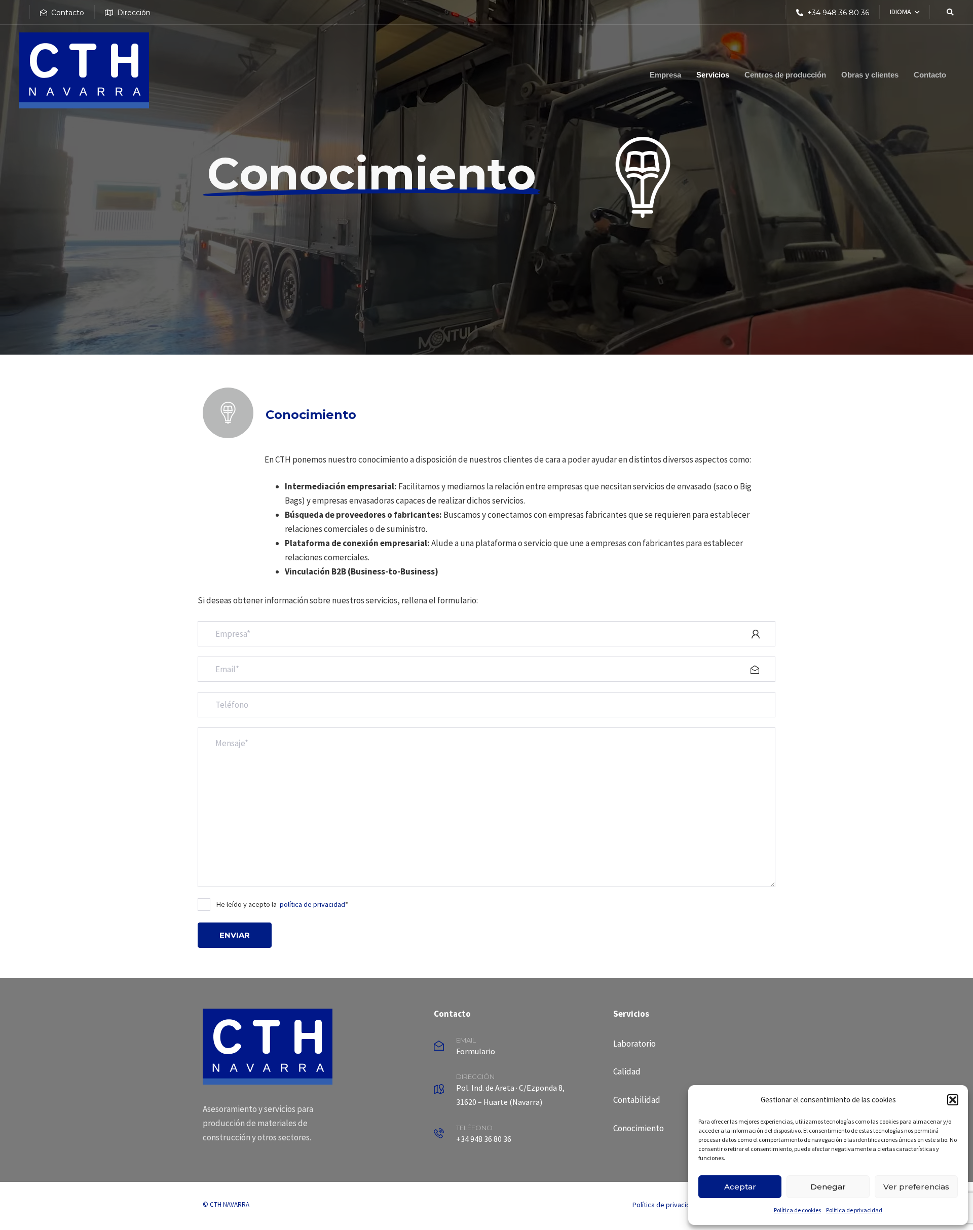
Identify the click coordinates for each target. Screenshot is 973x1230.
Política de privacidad (854, 1210)
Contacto (930, 74)
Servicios (712, 74)
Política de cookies (797, 1210)
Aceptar (740, 1186)
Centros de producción (785, 74)
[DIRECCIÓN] (518, 1091)
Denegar (828, 1186)
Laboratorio (634, 1043)
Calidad (627, 1071)
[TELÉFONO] (518, 1135)
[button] (953, 1100)
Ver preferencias (916, 1186)
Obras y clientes (870, 74)
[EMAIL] (518, 1048)
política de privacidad (312, 904)
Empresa (665, 74)
